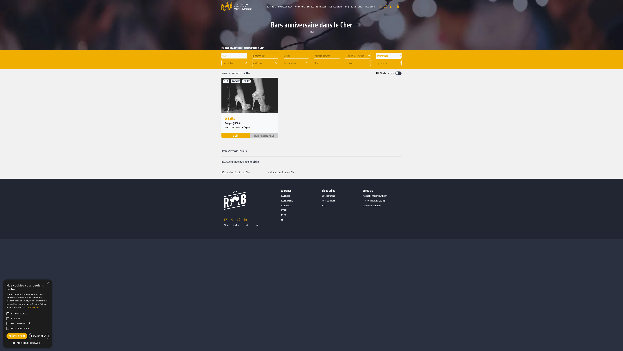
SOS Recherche (335, 7)
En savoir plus (33, 307)
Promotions (299, 7)
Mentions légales (231, 225)
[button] (265, 56)
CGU (246, 225)
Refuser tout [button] (38, 336)
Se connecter (357, 7)
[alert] (27, 314)
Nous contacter (328, 201)
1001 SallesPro (287, 201)
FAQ (323, 206)
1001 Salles (285, 196)
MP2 (283, 220)
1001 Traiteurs (287, 206)
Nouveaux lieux (285, 7)
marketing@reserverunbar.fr (375, 196)
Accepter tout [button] (17, 336)
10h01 (283, 215)
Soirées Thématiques (316, 7)
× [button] (48, 283)
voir (235, 135)
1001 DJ (284, 210)
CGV (256, 225)
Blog (347, 7)
